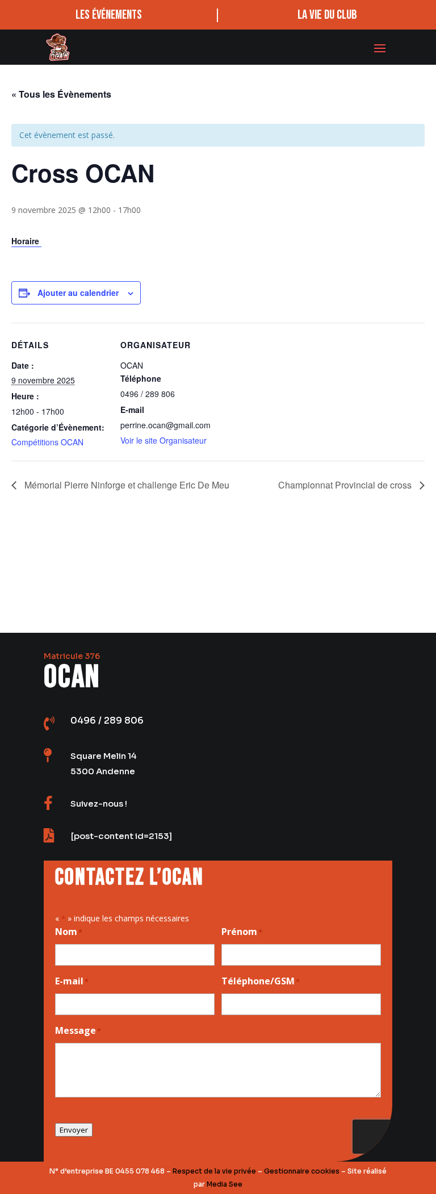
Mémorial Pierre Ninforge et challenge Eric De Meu (125, 484)
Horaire (26, 241)
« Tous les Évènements (61, 94)
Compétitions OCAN (47, 442)
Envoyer (74, 1130)
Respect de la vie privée (214, 1171)
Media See (224, 1184)
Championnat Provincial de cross (346, 484)
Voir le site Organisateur (163, 440)
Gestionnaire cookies (301, 1171)
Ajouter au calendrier (78, 292)
